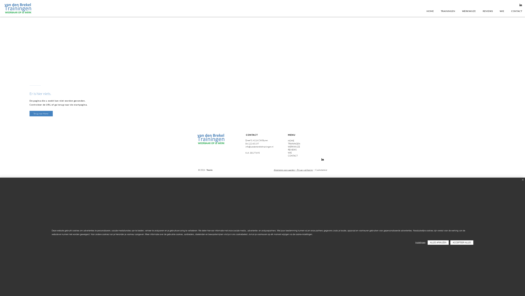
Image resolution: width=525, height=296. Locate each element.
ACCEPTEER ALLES (462, 242)
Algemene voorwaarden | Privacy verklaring (293, 170)
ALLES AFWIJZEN (438, 242)
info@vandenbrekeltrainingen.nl (259, 146)
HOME (291, 140)
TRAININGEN (294, 143)
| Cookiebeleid (320, 170)
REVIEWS (292, 149)
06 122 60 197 (252, 143)
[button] (448, 11)
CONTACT (293, 155)
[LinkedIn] (520, 5)
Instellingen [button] (420, 242)
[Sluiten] (522, 180)
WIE (290, 152)
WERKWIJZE (294, 146)
